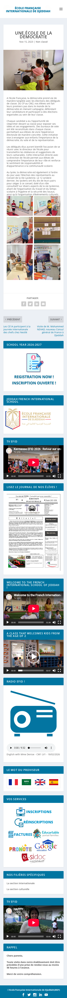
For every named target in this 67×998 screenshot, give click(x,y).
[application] (33, 462)
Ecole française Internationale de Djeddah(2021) (34, 989)
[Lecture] (7, 476)
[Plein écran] (59, 476)
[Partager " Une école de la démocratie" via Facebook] (23, 304)
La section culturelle (18, 889)
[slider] (31, 670)
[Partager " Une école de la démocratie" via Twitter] (30, 304)
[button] (33, 656)
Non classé (42, 41)
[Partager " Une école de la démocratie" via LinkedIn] (37, 304)
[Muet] (54, 476)
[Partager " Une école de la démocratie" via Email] (43, 304)
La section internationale (21, 883)
